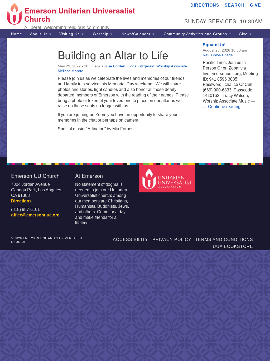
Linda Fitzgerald (140, 66)
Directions (204, 5)
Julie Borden (114, 66)
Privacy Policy (171, 239)
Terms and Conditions (224, 239)
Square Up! (214, 45)
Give (255, 5)
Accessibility (130, 239)
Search (235, 5)
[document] (135, 97)
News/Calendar (136, 34)
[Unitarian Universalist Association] (167, 178)
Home (16, 34)
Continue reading (224, 106)
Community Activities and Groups (195, 34)
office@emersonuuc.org (35, 215)
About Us (39, 34)
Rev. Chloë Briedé (218, 55)
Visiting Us (70, 34)
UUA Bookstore (233, 246)
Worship (100, 34)
